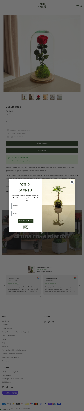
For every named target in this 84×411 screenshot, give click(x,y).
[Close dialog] (72, 182)
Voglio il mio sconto (25, 221)
